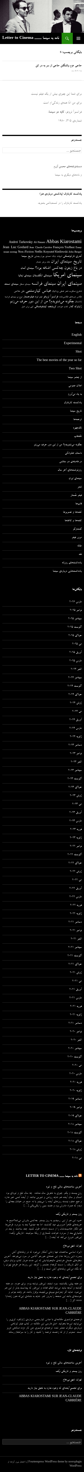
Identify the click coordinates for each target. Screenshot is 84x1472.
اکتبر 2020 (76, 1040)
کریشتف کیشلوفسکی (45, 306)
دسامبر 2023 (75, 745)
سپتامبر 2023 (75, 770)
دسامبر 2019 (75, 1099)
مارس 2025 (75, 661)
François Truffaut (64, 247)
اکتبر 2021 (76, 939)
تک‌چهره (77, 428)
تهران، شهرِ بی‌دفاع (72, 1246)
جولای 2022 (75, 863)
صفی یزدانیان (58, 291)
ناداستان (78, 301)
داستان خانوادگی (73, 453)
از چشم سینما (75, 377)
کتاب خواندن (62, 307)
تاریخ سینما (27, 256)
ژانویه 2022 (76, 914)
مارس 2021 (75, 998)
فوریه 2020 (76, 1082)
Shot (79, 352)
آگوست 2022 (74, 855)
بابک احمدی (50, 256)
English (77, 335)
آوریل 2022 (75, 888)
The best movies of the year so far (59, 360)
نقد (80, 554)
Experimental (73, 344)
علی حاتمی (19, 291)
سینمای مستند (11, 284)
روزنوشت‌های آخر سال (70, 470)
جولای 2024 (75, 694)
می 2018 (77, 1158)
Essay (79, 248)
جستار (38, 262)
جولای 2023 (75, 787)
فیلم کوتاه (38, 297)
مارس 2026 (75, 602)
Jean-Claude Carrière (40, 248)
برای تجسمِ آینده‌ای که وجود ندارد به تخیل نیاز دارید (55, 1277)
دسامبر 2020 (75, 1023)
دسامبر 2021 (75, 922)
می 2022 (77, 880)
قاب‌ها (78, 504)
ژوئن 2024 (76, 703)
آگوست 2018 (74, 1133)
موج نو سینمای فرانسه (13, 297)
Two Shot (75, 369)
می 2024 (77, 711)
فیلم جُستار (76, 495)
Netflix (38, 252)
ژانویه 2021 (76, 1015)
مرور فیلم (77, 537)
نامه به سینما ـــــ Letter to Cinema (30, 38)
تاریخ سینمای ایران (66, 262)
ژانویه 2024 (76, 737)
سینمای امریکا (67, 275)
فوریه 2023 (76, 829)
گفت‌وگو (77, 529)
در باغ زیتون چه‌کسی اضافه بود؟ (58, 268)
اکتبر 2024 (76, 669)
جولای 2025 (75, 635)
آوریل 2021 (75, 989)
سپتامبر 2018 (75, 1124)
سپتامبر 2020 (75, 1048)
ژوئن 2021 (76, 973)
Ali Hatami (39, 243)
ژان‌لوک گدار (75, 306)
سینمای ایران (69, 284)
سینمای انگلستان (42, 276)
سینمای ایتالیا (25, 275)
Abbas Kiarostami (64, 242)
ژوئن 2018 (76, 1150)
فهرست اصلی (78, 38)
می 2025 (77, 644)
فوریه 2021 (76, 1006)
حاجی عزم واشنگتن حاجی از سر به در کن (58, 66)
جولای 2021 (75, 964)
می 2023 (77, 804)
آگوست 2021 (74, 956)
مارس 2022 (75, 897)
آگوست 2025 (74, 627)
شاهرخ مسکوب (75, 291)
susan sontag (10, 252)
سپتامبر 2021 (75, 947)
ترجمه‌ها (77, 419)
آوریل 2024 (75, 720)
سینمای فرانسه (43, 284)
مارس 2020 (75, 1074)
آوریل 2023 (75, 812)
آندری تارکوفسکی (72, 256)
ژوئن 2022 (76, 871)
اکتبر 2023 (76, 762)
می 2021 (77, 981)
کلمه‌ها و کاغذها (73, 521)
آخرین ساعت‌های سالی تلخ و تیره (64, 1187)
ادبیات (59, 256)
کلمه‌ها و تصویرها (72, 512)
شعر (66, 291)
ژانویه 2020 (76, 1091)
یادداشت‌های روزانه (72, 563)
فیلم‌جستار (28, 296)
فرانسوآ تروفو (50, 297)
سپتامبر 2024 (75, 678)
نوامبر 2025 (76, 610)
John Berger (75, 252)
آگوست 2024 (74, 686)
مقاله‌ (79, 546)
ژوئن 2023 (76, 796)
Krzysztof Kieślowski (55, 252)
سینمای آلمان (27, 268)
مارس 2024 (75, 728)
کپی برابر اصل (27, 307)
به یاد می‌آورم (75, 394)
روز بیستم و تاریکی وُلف (69, 1214)
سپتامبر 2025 (75, 619)
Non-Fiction (26, 252)
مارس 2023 (75, 821)
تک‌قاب (78, 436)
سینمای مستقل (24, 284)
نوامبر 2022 (76, 846)
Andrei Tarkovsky (21, 242)
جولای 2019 (75, 1116)
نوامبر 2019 (76, 1107)
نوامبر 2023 (76, 753)
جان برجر (46, 262)
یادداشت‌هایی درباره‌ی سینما (67, 571)
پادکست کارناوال (73, 403)
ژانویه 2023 (76, 838)
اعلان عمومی (75, 386)
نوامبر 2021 (76, 930)
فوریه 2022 (76, 905)
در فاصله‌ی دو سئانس (70, 462)
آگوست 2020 (74, 1057)
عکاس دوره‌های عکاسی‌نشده (70, 297)
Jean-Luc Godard (15, 248)
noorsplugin (75, 1462)
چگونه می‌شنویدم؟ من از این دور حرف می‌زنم (42, 302)
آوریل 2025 (75, 652)
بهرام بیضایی (39, 256)
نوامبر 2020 (76, 1032)
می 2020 (77, 1065)
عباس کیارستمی (38, 291)
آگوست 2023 (74, 779)
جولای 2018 (75, 1141)
